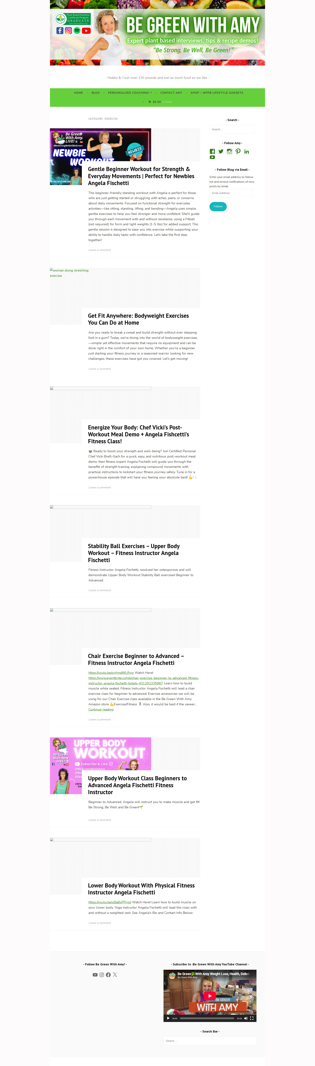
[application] (210, 996)
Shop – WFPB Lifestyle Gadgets (217, 93)
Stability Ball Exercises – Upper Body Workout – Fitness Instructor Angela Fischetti (133, 553)
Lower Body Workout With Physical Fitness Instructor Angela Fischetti (141, 888)
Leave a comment (99, 250)
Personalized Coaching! (128, 93)
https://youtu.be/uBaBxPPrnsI (109, 902)
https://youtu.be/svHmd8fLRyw (111, 673)
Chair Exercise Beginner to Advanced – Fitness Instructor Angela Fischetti (136, 659)
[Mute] (246, 1018)
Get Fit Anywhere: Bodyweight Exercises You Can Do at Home (138, 319)
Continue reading (101, 709)
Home (78, 93)
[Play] (168, 1018)
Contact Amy (171, 93)
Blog (96, 93)
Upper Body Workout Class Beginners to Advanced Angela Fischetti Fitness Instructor (137, 785)
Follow (218, 206)
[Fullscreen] (252, 1018)
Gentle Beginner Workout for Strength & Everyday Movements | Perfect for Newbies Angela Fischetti (141, 176)
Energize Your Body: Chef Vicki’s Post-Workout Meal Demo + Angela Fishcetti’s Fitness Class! (138, 434)
